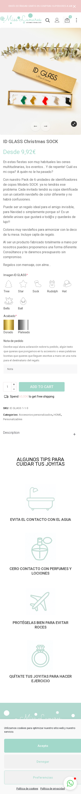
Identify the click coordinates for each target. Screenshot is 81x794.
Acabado (10, 316)
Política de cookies (27, 788)
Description (11, 433)
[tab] (40, 432)
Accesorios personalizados (35, 414)
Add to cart (42, 387)
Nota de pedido (13, 341)
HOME (57, 414)
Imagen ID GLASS (16, 275)
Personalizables (12, 419)
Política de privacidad (52, 788)
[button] (45, 126)
